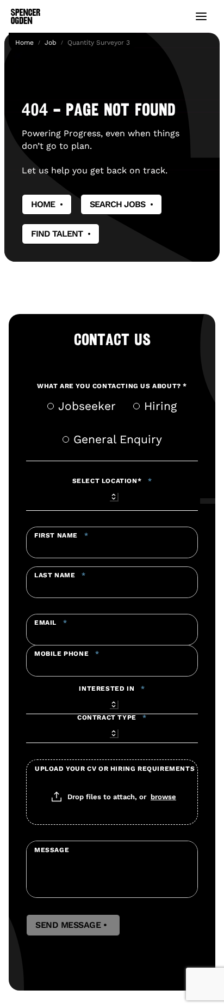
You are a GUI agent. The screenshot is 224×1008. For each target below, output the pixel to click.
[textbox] (112, 542)
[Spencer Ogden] (25, 16)
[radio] (50, 406)
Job (51, 42)
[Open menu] (201, 16)
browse (163, 796)
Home (24, 42)
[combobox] (112, 495)
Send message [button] (73, 925)
